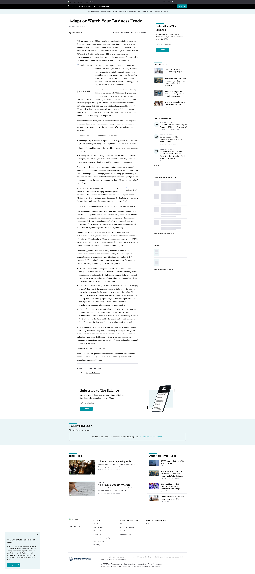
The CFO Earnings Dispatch (114, 461)
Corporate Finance (93, 11)
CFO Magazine (98, 545)
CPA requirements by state (114, 485)
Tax (151, 11)
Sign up (183, 6)
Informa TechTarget (136, 557)
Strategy (145, 11)
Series (166, 11)
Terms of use (116, 566)
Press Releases (104, 6)
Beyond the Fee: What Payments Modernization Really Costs (171, 139)
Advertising (124, 524)
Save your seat (14, 565)
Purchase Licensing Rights (102, 538)
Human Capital (106, 11)
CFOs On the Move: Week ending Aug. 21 (174, 70)
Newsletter (97, 534)
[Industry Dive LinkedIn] (71, 526)
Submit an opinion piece (128, 531)
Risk (139, 11)
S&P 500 (115, 44)
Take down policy (129, 566)
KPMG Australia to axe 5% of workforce (172, 462)
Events (95, 6)
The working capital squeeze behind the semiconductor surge (170, 486)
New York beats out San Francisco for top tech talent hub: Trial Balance (175, 82)
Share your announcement (151, 437)
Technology (158, 11)
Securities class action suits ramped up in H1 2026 (173, 497)
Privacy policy (106, 566)
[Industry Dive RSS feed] (83, 526)
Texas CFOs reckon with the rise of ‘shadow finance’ (175, 104)
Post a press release (167, 234)
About (95, 524)
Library (88, 6)
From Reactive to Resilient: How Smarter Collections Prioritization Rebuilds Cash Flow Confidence (172, 155)
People (115, 11)
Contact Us (97, 531)
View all (156, 165)
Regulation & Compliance (127, 11)
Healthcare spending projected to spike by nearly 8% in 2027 (174, 93)
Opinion (82, 6)
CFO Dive (92, 1)
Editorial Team (98, 527)
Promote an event (166, 270)
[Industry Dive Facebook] (75, 526)
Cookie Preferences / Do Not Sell (148, 566)
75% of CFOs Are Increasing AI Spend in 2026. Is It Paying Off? (173, 125)
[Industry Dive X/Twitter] (79, 526)
